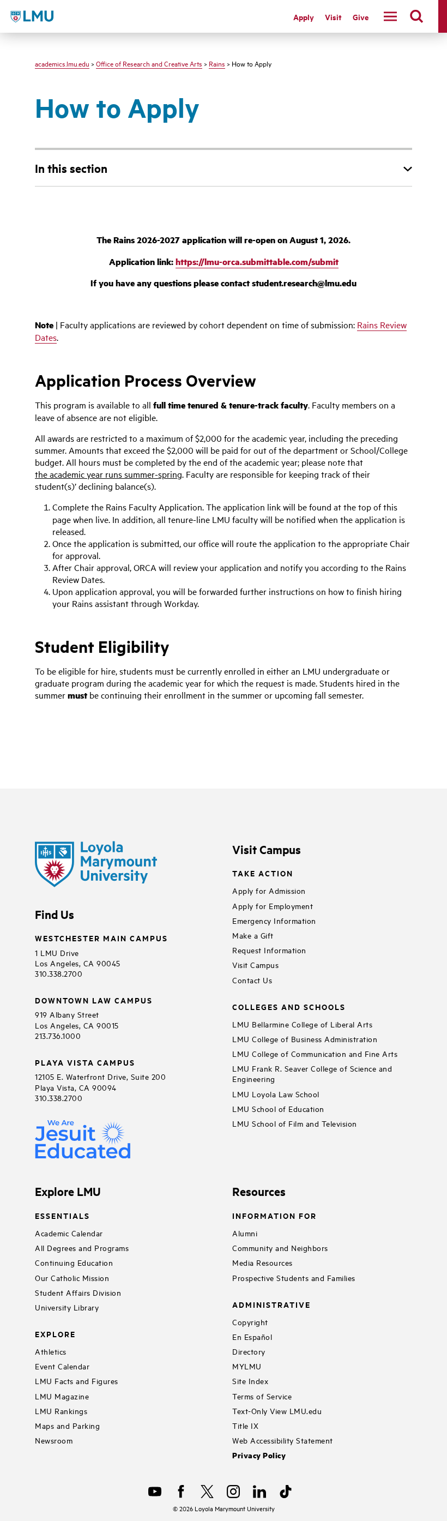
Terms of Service (262, 1396)
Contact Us (252, 980)
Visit (333, 16)
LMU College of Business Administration (304, 1038)
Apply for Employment (272, 905)
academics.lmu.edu (62, 63)
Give (361, 16)
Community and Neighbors (280, 1247)
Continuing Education (74, 1262)
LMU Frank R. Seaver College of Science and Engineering (312, 1073)
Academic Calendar (69, 1233)
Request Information (269, 950)
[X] (207, 1491)
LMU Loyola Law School (275, 1094)
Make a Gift (253, 935)
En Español (252, 1336)
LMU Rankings (61, 1410)
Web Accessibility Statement (282, 1440)
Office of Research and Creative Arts (149, 63)
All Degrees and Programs (82, 1247)
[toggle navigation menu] (390, 16)
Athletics (51, 1351)
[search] (416, 16)
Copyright (250, 1321)
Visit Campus (255, 964)
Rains (217, 63)
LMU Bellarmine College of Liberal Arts (302, 1024)
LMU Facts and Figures (76, 1380)
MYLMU (247, 1366)
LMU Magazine (62, 1396)
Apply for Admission (269, 890)
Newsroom (54, 1440)
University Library (67, 1307)
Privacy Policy (259, 1455)
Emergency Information (274, 920)
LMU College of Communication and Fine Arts (314, 1053)
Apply (303, 16)
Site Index (250, 1380)
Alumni (244, 1233)
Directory (248, 1351)
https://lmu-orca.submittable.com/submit (257, 261)
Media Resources (262, 1262)
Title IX (245, 1425)
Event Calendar (62, 1366)
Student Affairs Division (78, 1292)
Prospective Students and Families (293, 1277)
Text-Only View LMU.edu (277, 1410)
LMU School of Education (278, 1108)
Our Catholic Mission (72, 1277)
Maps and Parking (67, 1425)
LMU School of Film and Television (294, 1123)
